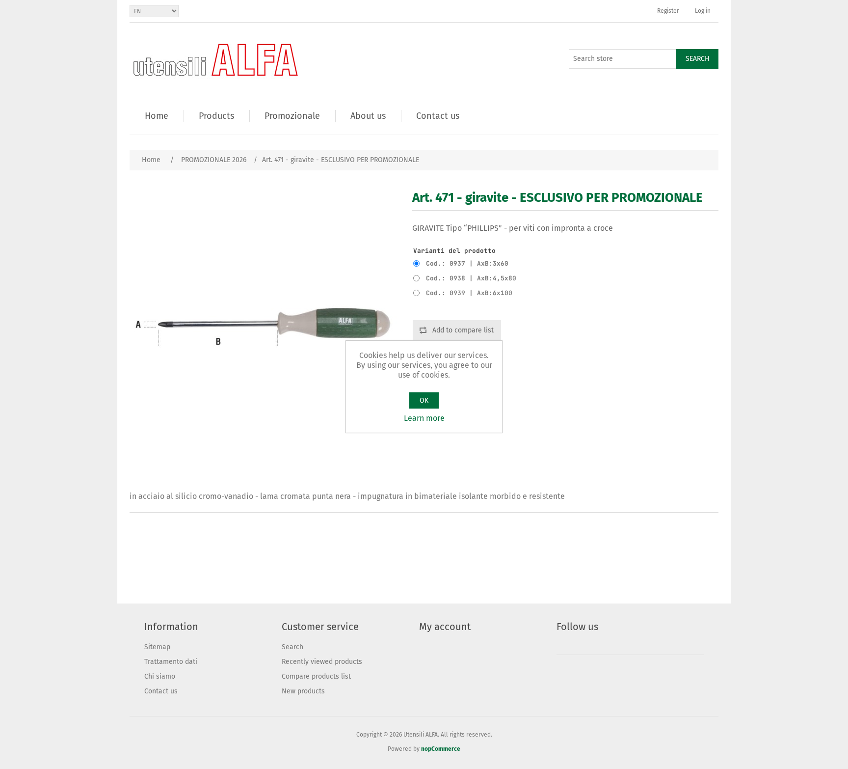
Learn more (424, 418)
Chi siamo (159, 676)
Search (698, 59)
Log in (703, 10)
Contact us (161, 691)
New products (303, 691)
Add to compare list (463, 330)
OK (424, 400)
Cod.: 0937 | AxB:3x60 (467, 263)
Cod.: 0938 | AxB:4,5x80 (471, 278)
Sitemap (157, 647)
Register (668, 10)
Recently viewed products (322, 662)
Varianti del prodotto (454, 251)
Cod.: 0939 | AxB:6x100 (469, 293)
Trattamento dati (170, 662)
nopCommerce (440, 748)
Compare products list (316, 676)
